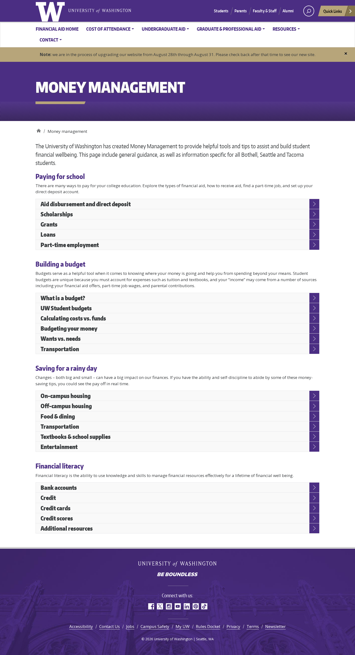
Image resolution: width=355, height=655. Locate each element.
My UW (183, 626)
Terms (253, 626)
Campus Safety (155, 626)
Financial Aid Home (57, 29)
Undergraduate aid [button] (163, 29)
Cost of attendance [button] (108, 29)
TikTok (204, 606)
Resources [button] (284, 29)
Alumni (288, 10)
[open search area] (308, 11)
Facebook (151, 606)
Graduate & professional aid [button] (229, 29)
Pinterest (195, 606)
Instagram (168, 606)
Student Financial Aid (39, 129)
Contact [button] (49, 40)
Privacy (233, 626)
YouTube (177, 606)
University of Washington (51, 11)
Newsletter (275, 626)
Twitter (159, 606)
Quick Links (332, 11)
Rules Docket (208, 626)
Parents (240, 10)
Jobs (130, 626)
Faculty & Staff (265, 10)
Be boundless (177, 575)
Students (221, 10)
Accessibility (81, 626)
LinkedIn (186, 606)
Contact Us (109, 626)
